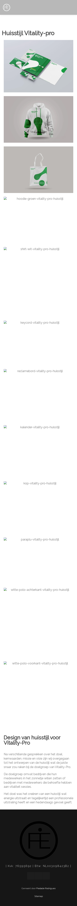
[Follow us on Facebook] (31, 876)
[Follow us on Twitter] (46, 876)
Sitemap (38, 896)
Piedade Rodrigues (46, 888)
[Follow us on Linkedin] (38, 876)
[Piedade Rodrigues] (6, 8)
